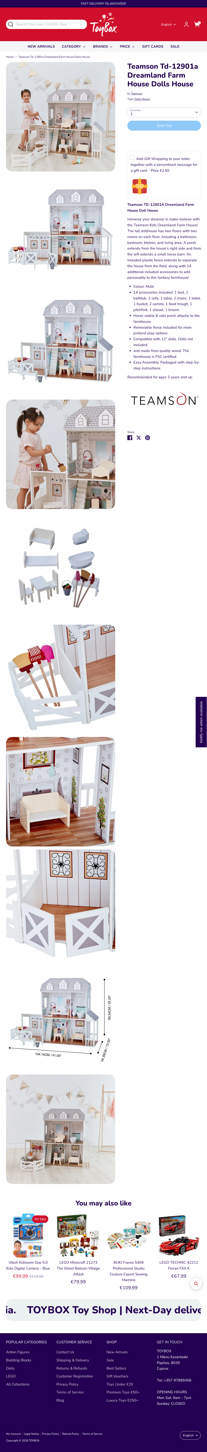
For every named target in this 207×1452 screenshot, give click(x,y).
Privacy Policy (67, 1384)
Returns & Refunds (71, 1368)
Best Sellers (116, 1368)
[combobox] (46, 24)
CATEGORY (72, 46)
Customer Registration (74, 1376)
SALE (174, 46)
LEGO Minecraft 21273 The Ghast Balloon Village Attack (78, 1268)
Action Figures (18, 1352)
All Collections (18, 1384)
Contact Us (65, 1352)
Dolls (10, 1368)
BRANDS (101, 46)
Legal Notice (31, 1434)
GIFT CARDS (152, 46)
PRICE (125, 46)
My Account (13, 1434)
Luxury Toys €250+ (122, 1400)
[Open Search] (10, 24)
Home (10, 57)
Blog (60, 1400)
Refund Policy (70, 1434)
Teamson (136, 93)
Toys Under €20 (120, 1384)
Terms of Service (70, 1392)
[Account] (186, 24)
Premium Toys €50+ (123, 1392)
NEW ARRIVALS (41, 46)
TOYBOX (34, 1440)
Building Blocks (18, 1360)
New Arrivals (117, 1352)
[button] (196, 1284)
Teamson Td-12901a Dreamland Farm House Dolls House (54, 57)
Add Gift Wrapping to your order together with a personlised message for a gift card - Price (164, 164)
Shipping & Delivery (72, 1360)
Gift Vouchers (117, 1376)
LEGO (11, 1376)
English (166, 24)
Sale (110, 1360)
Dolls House (142, 99)
